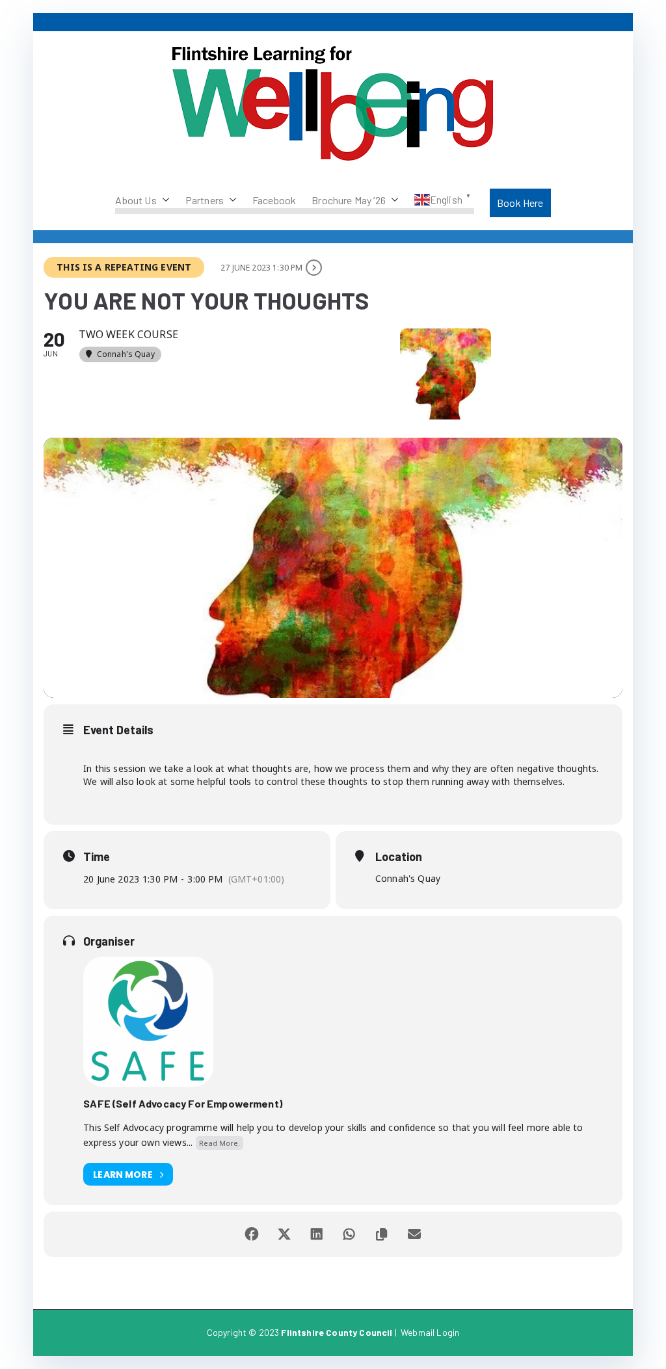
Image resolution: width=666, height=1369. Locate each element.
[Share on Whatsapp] (349, 1234)
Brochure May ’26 (349, 200)
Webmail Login (430, 1332)
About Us (135, 200)
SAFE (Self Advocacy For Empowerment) (182, 1103)
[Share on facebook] (251, 1234)
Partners (204, 200)
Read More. (219, 1143)
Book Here (520, 202)
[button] (163, 200)
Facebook (274, 200)
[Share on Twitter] (284, 1234)
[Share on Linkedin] (316, 1234)
